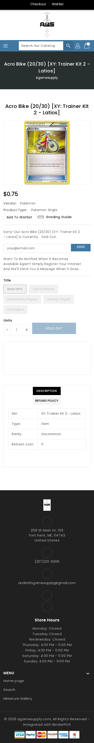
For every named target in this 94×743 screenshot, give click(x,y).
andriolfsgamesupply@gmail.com (47, 582)
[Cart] (87, 45)
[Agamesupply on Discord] (47, 607)
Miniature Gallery (17, 698)
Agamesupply (47, 77)
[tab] (47, 391)
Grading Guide (59, 217)
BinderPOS (61, 724)
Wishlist (58, 4)
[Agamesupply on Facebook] (47, 595)
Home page (13, 680)
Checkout (38, 4)
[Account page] (78, 45)
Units (7, 320)
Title (7, 280)
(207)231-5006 (47, 561)
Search (9, 689)
